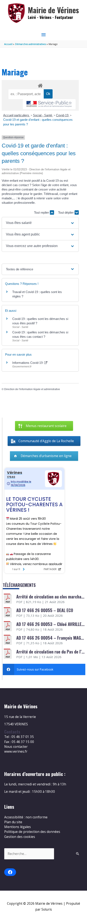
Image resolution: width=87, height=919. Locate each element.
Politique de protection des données (32, 831)
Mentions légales (17, 826)
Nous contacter (16, 746)
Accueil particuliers (16, 115)
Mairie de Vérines (53, 10)
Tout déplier (66, 212)
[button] (40, 223)
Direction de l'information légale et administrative (32, 389)
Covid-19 (62, 115)
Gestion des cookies (19, 836)
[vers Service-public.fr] (49, 104)
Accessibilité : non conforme (26, 817)
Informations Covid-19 (28, 362)
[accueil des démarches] (40, 85)
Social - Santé (43, 115)
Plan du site (13, 822)
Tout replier (42, 212)
